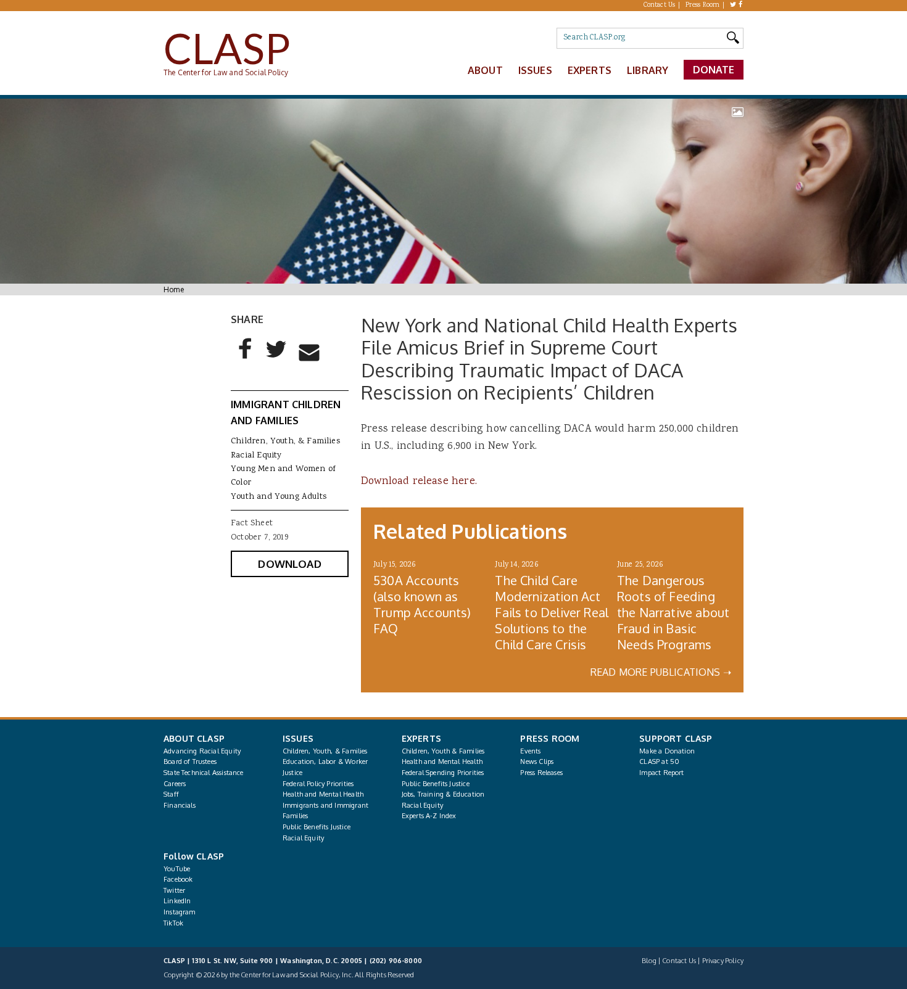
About (485, 70)
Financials (180, 805)
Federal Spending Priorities (443, 772)
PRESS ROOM (549, 738)
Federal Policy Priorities (318, 783)
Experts (589, 70)
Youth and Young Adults (278, 497)
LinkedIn (177, 901)
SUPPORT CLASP (675, 738)
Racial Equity (256, 455)
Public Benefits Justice (316, 827)
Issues (535, 70)
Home (174, 289)
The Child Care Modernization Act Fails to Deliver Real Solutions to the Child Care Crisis (551, 612)
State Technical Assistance (204, 772)
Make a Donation (667, 751)
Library (647, 70)
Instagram (180, 912)
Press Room (702, 5)
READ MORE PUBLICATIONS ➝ (660, 672)
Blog (649, 960)
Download (289, 563)
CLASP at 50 (659, 761)
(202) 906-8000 (396, 960)
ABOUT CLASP (194, 738)
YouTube (177, 868)
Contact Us (660, 5)
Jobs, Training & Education (443, 794)
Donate (714, 70)
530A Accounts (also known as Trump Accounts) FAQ (422, 604)
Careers (175, 783)
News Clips (536, 761)
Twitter (174, 890)
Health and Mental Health (323, 794)
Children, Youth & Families (443, 751)
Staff (171, 794)
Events (530, 751)
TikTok (173, 923)
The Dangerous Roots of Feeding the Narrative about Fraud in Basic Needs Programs (673, 612)
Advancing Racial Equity (202, 751)
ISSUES (298, 738)
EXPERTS (421, 738)
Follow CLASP (194, 856)
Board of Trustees (190, 761)
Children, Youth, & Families (285, 441)
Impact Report (661, 772)
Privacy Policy (722, 960)
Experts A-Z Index (429, 815)
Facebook (178, 879)
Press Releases (541, 772)
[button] (245, 359)
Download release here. (419, 482)
